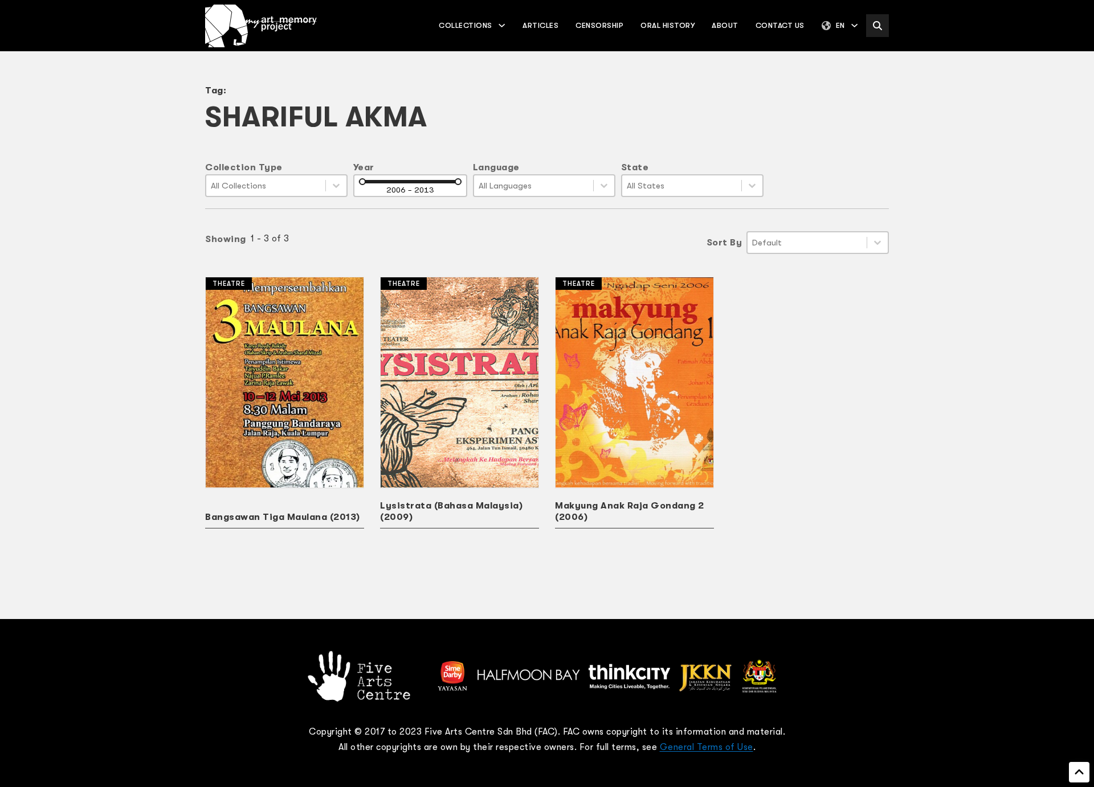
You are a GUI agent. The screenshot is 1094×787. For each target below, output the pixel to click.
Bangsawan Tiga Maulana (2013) (282, 517)
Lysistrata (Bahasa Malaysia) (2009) (451, 511)
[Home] (261, 26)
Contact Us (780, 25)
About (725, 25)
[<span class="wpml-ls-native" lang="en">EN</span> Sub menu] (854, 25)
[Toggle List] (336, 185)
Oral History (667, 25)
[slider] (362, 181)
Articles (540, 25)
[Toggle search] (877, 25)
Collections (465, 25)
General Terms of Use (706, 747)
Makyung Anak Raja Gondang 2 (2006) (629, 511)
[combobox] (265, 185)
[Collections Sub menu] (501, 25)
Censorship (599, 25)
